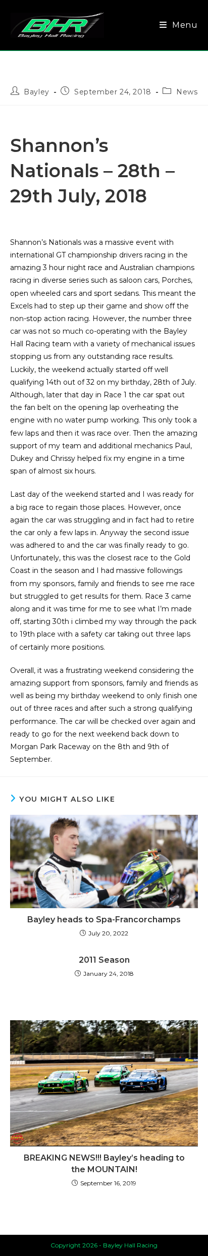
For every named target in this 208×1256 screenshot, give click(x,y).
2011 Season (104, 960)
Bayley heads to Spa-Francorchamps (104, 919)
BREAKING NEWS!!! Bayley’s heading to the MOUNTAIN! (104, 1163)
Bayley (36, 91)
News (186, 91)
